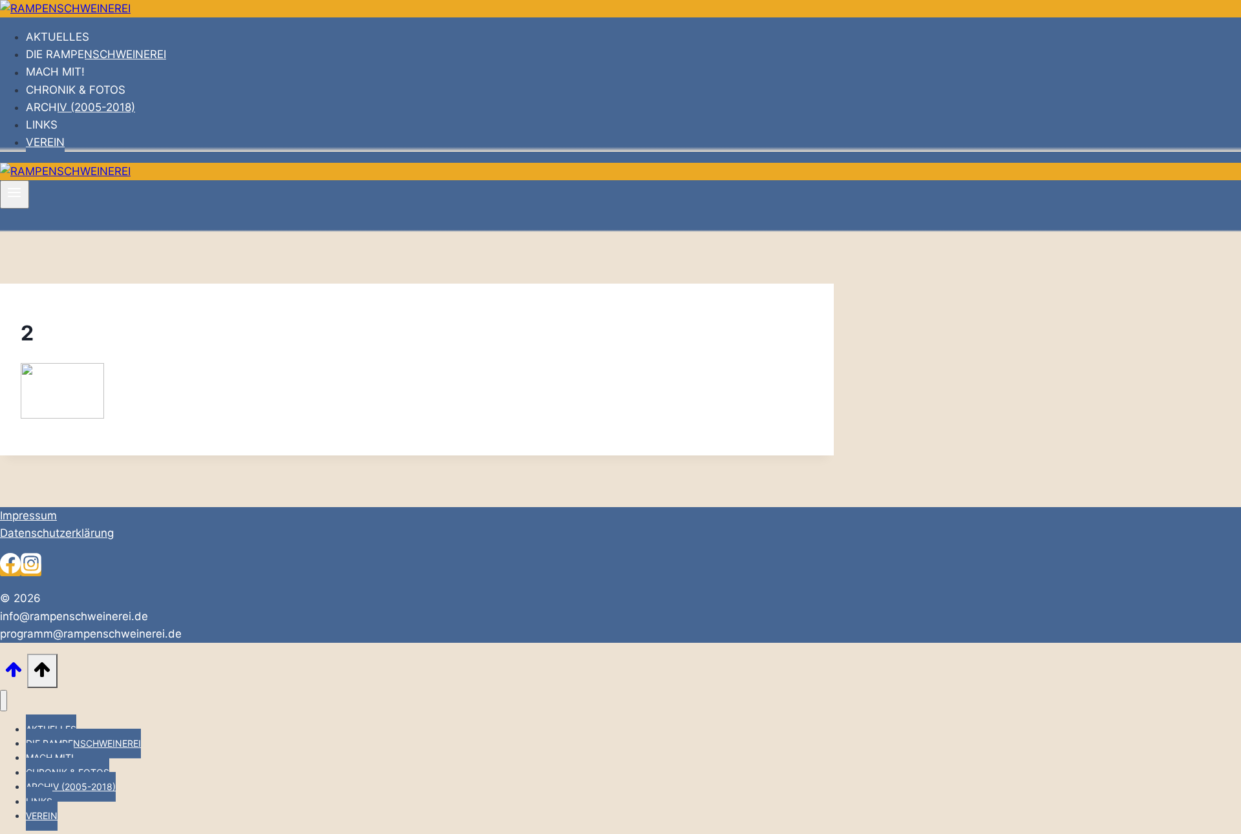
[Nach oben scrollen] (13, 673)
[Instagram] (31, 569)
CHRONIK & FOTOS (75, 89)
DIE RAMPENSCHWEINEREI (96, 54)
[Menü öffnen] (14, 194)
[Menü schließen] (3, 700)
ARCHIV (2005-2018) (80, 107)
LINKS (42, 124)
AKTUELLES (57, 36)
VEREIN (45, 142)
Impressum (28, 515)
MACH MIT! (55, 72)
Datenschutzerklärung (57, 532)
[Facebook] (10, 569)
